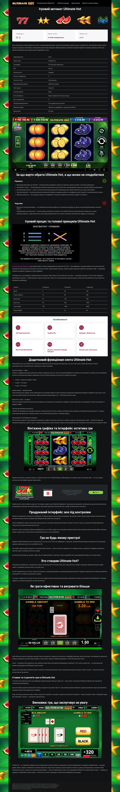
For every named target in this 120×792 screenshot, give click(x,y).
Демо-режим (76, 3)
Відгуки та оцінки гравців (90, 3)
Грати (96, 492)
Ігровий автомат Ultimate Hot (46, 3)
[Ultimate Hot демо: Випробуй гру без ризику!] (24, 495)
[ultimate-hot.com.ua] (23, 2)
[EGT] (48, 493)
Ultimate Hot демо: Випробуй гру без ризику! (24, 498)
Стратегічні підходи (63, 3)
